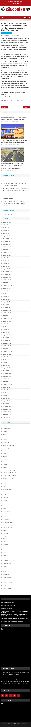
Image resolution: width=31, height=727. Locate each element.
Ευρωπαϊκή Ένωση (7, 505)
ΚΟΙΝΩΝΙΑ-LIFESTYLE (8, 527)
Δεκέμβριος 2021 (7, 376)
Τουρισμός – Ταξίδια (8, 582)
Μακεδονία (5, 538)
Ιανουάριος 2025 (7, 274)
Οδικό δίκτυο (19, 100)
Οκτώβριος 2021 (7, 381)
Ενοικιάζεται (6, 497)
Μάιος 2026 (6, 230)
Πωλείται (5, 566)
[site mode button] (25, 17)
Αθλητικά (5, 437)
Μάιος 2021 (6, 395)
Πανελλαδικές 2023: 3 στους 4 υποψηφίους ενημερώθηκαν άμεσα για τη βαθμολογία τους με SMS (27, 107)
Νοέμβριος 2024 (7, 280)
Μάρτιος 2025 (6, 269)
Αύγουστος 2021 (7, 387)
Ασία (4, 459)
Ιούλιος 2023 (6, 324)
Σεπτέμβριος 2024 (7, 285)
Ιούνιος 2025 (6, 260)
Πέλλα (4, 552)
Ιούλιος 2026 (6, 225)
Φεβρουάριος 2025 (7, 271)
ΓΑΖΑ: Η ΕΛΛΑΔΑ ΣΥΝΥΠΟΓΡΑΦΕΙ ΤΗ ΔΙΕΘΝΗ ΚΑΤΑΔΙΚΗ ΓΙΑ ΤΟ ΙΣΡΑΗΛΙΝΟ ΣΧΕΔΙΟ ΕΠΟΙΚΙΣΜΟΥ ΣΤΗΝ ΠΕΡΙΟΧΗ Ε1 (16, 190)
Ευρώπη (5, 508)
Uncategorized (6, 428)
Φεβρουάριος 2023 (7, 337)
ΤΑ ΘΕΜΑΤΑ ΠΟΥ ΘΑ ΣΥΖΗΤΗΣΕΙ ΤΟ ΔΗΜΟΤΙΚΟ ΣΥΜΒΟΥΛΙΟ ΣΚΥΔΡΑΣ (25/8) (14, 184)
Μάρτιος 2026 (6, 236)
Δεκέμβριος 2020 (7, 409)
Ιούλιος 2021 (6, 389)
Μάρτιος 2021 (6, 401)
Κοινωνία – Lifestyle (8, 525)
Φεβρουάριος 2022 (7, 370)
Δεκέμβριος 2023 (7, 310)
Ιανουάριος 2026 (7, 241)
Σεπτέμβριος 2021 (7, 384)
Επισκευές (5, 500)
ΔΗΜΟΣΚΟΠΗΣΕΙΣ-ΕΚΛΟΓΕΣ (9, 472)
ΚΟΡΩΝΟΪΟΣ (6, 530)
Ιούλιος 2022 (6, 357)
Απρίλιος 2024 (6, 299)
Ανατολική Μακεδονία (8, 445)
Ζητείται (5, 514)
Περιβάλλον (6, 555)
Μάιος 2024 (6, 296)
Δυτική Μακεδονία (7, 489)
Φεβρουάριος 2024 (7, 304)
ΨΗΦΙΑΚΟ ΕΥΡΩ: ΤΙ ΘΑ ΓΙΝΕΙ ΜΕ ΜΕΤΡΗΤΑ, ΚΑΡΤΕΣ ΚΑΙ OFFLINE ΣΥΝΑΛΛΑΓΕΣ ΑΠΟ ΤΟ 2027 (16, 180)
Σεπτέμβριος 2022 (7, 351)
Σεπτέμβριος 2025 (7, 252)
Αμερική (5, 439)
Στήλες (4, 571)
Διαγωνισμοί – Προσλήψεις (9, 475)
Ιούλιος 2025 (6, 258)
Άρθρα (4, 453)
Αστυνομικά (6, 461)
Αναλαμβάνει (6, 442)
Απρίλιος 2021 (6, 398)
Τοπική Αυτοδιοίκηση (6, 32)
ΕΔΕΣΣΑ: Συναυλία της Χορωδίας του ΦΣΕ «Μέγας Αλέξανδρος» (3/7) (5, 107)
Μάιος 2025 (6, 263)
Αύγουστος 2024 (7, 288)
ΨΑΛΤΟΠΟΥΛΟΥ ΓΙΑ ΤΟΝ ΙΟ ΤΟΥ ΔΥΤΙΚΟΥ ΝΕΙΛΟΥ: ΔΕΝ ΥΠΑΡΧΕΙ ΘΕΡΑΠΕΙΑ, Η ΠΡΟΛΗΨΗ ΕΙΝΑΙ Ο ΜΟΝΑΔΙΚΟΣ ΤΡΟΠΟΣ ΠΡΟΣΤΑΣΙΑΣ (16, 196)
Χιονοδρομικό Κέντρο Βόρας (8, 104)
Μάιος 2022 (6, 362)
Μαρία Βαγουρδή (16, 35)
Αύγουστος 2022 (7, 354)
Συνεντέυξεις (6, 574)
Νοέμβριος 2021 (7, 379)
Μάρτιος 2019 (6, 417)
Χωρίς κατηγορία (7, 588)
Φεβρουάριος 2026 (7, 238)
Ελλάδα (4, 494)
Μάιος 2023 (6, 329)
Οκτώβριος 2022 (7, 348)
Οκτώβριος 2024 (7, 282)
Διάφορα (5, 483)
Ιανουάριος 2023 (7, 340)
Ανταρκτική (6, 448)
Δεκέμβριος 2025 (7, 244)
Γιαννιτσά (5, 467)
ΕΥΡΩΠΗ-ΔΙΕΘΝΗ (7, 511)
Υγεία (4, 585)
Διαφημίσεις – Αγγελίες (9, 478)
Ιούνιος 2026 (6, 227)
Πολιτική (5, 558)
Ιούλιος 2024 (6, 291)
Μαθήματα (5, 536)
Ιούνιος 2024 (6, 293)
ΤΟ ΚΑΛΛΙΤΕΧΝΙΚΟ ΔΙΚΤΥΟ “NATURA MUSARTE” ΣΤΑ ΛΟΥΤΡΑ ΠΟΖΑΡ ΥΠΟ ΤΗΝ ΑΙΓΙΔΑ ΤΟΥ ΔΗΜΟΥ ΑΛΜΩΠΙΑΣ (15, 203)
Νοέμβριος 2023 (7, 313)
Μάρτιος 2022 (6, 368)
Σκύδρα (4, 569)
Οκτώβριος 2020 (7, 414)
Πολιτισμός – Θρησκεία (8, 560)
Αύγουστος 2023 (7, 321)
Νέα (4, 541)
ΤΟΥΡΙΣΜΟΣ (6, 580)
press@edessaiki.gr (8, 606)
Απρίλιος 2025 (6, 266)
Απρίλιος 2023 (6, 332)
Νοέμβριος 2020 (7, 412)
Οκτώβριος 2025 (7, 249)
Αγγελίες (5, 431)
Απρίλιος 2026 (6, 233)
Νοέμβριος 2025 (7, 247)
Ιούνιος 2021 (6, 392)
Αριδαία (5, 456)
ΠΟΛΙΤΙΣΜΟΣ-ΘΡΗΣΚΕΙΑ (8, 563)
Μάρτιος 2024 (6, 301)
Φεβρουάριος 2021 (7, 403)
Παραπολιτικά (6, 549)
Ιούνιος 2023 (6, 326)
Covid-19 (5, 426)
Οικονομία (5, 544)
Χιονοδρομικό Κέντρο (7, 102)
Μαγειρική (5, 533)
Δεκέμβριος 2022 (7, 343)
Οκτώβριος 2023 (7, 315)
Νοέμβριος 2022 (7, 345)
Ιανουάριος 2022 (7, 373)
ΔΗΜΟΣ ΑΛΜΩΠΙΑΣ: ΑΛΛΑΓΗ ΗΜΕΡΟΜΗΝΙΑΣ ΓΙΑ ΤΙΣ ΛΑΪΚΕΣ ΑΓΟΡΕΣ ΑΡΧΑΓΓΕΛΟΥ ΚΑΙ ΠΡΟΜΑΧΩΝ (14, 141)
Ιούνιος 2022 (6, 359)
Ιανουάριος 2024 (7, 307)
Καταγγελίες (6, 519)
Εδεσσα (5, 492)
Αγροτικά (5, 434)
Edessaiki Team (14, 121)
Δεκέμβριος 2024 (7, 277)
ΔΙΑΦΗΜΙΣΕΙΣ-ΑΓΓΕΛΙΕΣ (8, 481)
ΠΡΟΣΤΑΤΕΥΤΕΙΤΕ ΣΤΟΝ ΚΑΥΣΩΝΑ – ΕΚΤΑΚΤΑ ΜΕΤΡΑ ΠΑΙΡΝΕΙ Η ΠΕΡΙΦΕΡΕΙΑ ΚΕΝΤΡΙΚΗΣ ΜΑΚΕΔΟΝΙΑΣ (14, 118)
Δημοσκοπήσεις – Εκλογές (9, 470)
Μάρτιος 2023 (6, 335)
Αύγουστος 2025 (7, 255)
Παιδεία (5, 547)
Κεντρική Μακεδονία (8, 522)
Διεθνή (4, 486)
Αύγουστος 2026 (7, 222)
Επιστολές (5, 503)
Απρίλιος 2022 (6, 365)
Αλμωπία (12, 100)
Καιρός (4, 516)
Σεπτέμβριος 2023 (7, 318)
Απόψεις (5, 450)
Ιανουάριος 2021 (7, 406)
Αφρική (5, 464)
